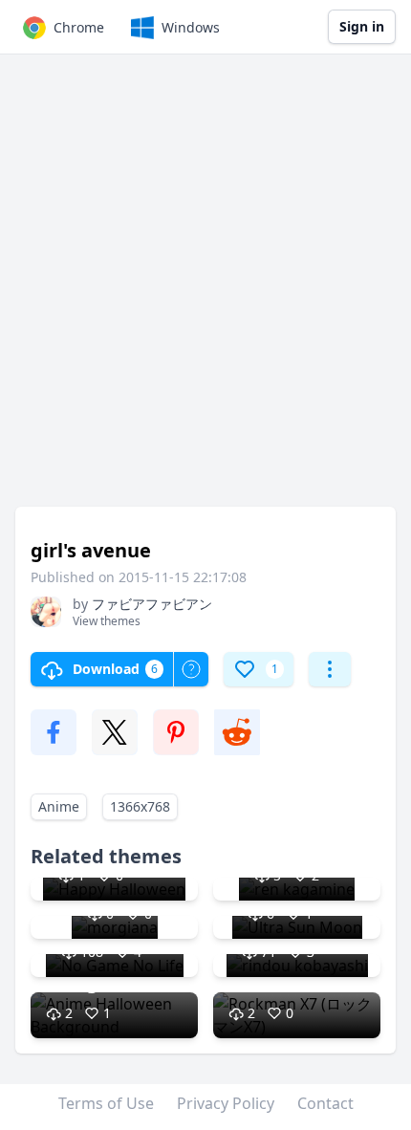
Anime (58, 806)
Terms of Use (106, 1103)
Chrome (79, 27)
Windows (191, 27)
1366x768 (140, 806)
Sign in (361, 26)
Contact (325, 1103)
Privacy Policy (225, 1103)
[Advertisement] (205, 289)
